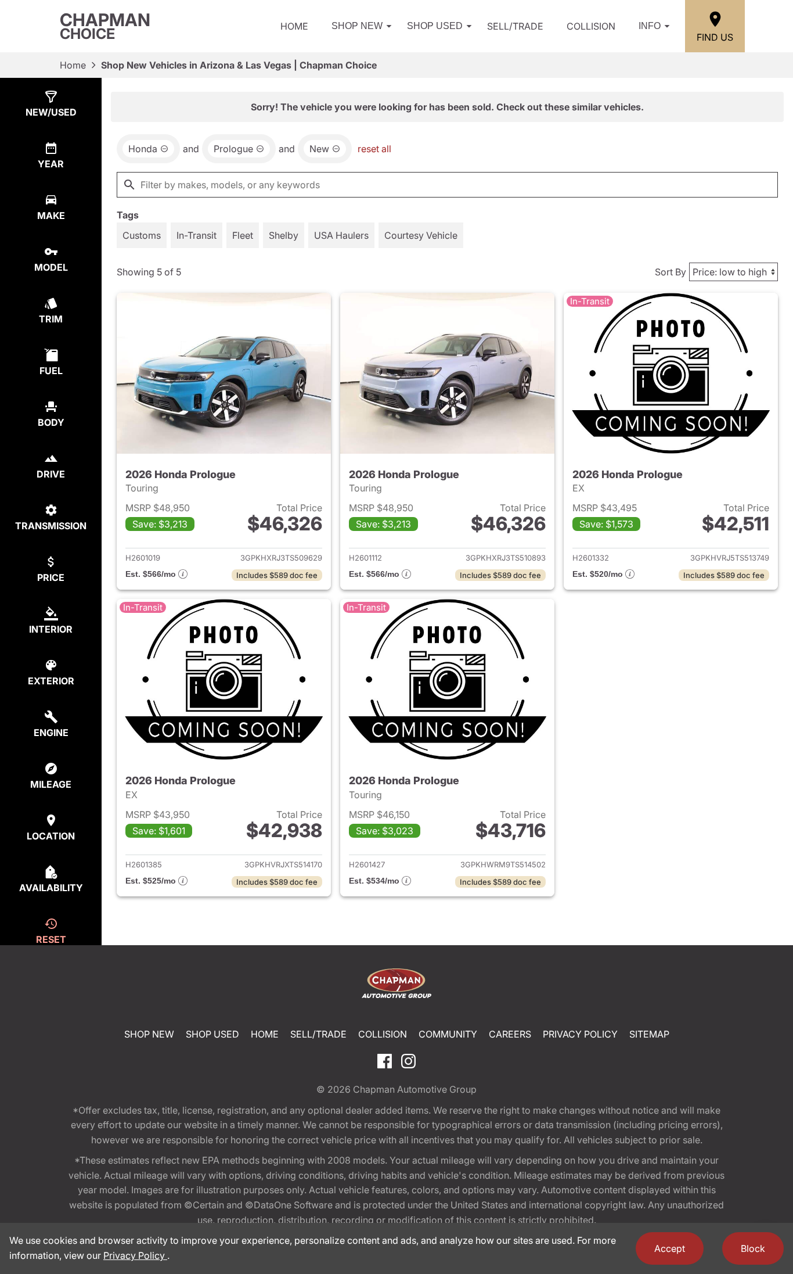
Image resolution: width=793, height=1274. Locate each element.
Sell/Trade (515, 26)
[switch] (142, 235)
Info (650, 26)
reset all (374, 149)
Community (448, 1034)
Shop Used (435, 26)
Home (294, 26)
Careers (510, 1034)
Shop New (357, 26)
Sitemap (649, 1034)
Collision (591, 26)
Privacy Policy (580, 1034)
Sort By (670, 272)
